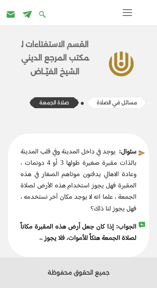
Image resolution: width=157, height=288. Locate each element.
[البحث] (43, 14)
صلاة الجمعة (54, 102)
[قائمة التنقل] (127, 12)
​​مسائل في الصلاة (117, 102)
